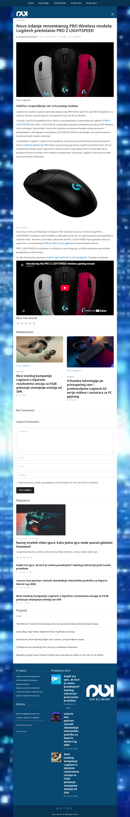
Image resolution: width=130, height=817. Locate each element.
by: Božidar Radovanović (27, 37)
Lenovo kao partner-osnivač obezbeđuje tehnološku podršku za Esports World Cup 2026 (71, 729)
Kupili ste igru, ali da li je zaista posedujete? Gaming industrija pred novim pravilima (72, 688)
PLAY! (30, 3)
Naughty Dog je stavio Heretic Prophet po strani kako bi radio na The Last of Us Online (59, 654)
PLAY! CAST (91, 3)
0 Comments (76, 37)
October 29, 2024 (49, 37)
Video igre (34, 539)
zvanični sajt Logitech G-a (59, 257)
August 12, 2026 (26, 572)
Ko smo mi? (21, 731)
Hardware (20, 20)
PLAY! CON (76, 3)
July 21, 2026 (21, 395)
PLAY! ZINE (43, 3)
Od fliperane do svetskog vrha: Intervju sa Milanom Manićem (47, 647)
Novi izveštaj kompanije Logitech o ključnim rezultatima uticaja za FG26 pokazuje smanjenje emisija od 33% (39, 384)
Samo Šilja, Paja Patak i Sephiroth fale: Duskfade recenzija (45, 631)
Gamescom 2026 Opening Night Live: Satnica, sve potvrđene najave (50, 639)
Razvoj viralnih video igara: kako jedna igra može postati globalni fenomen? (64, 545)
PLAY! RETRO (60, 3)
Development (22, 539)
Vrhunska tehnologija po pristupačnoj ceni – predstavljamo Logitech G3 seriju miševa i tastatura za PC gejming (89, 388)
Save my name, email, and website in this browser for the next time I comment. (59, 482)
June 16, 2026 (72, 400)
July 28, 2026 (24, 588)
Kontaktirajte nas (24, 725)
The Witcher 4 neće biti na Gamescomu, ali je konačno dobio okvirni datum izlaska (57, 623)
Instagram (81, 257)
